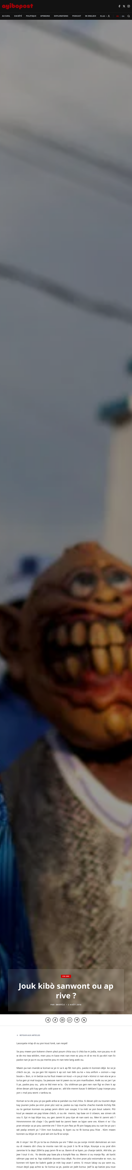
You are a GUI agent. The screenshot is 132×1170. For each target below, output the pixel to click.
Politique (31, 16)
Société (18, 16)
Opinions (45, 16)
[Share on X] (84, 1020)
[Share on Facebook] (55, 1020)
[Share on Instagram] (62, 1020)
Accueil (6, 16)
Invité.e (60, 1004)
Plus (102, 16)
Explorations (61, 16)
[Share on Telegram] (76, 1020)
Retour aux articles (30, 1035)
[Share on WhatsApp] (69, 1020)
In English (90, 16)
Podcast (76, 16)
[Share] (48, 1020)
